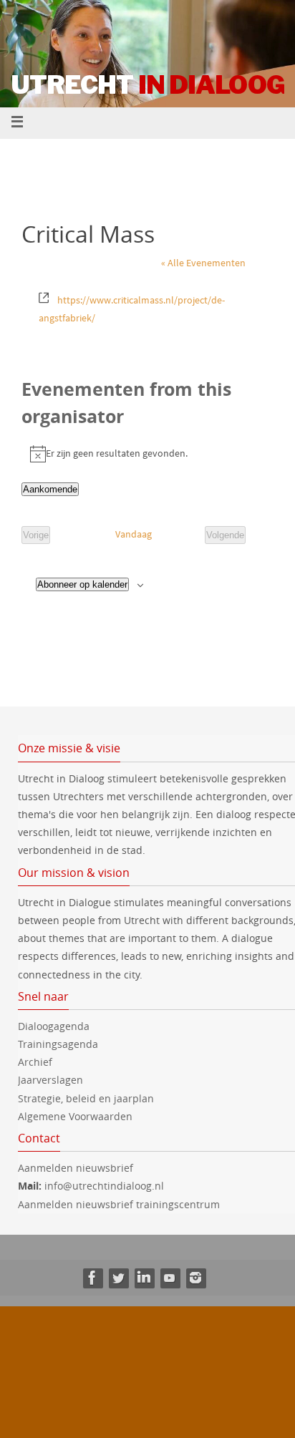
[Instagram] (195, 1277)
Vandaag (133, 534)
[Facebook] (92, 1277)
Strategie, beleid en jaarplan (86, 1098)
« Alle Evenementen (203, 263)
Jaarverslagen (50, 1080)
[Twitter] (118, 1277)
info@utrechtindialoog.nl (104, 1185)
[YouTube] (169, 1277)
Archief (35, 1062)
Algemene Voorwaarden (75, 1116)
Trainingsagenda (58, 1044)
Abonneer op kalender (82, 584)
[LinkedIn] (144, 1277)
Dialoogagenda (54, 1026)
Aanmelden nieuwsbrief (75, 1168)
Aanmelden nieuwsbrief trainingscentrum (120, 1204)
